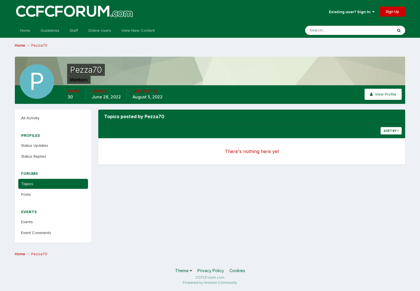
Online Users (99, 30)
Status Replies (33, 156)
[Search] (399, 30)
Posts (26, 194)
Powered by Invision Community (210, 282)
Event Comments (36, 232)
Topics (27, 183)
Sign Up (392, 11)
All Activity (30, 118)
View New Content (138, 30)
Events (27, 221)
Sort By (390, 130)
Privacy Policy (210, 270)
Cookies (237, 270)
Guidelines (50, 30)
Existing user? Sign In (350, 11)
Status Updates (372, 30)
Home (25, 30)
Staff (74, 30)
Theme (182, 270)
